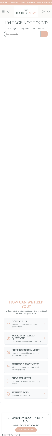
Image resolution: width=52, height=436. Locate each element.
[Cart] (48, 11)
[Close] (48, 415)
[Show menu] (3, 11)
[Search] (44, 34)
